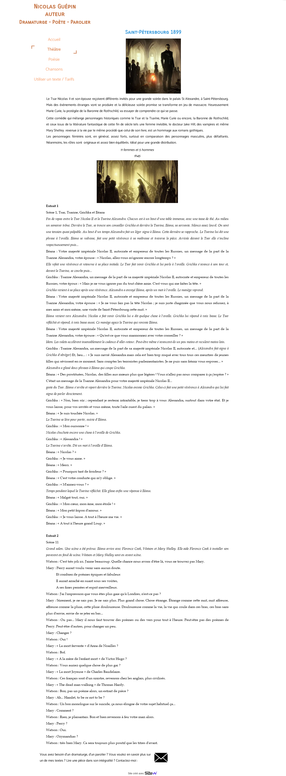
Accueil (54, 39)
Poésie (54, 59)
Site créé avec (136, 773)
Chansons (54, 69)
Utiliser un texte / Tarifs (54, 79)
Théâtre (54, 49)
